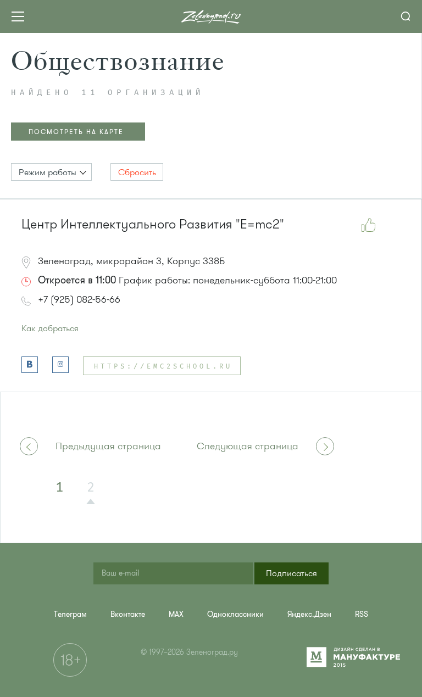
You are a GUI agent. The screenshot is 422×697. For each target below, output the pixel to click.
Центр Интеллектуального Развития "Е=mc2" (152, 224)
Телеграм (70, 614)
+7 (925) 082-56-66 (79, 299)
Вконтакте (127, 614)
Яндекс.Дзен (309, 614)
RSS (361, 614)
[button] (51, 172)
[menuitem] (70, 614)
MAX (176, 614)
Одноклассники (235, 614)
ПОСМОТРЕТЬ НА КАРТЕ (76, 131)
